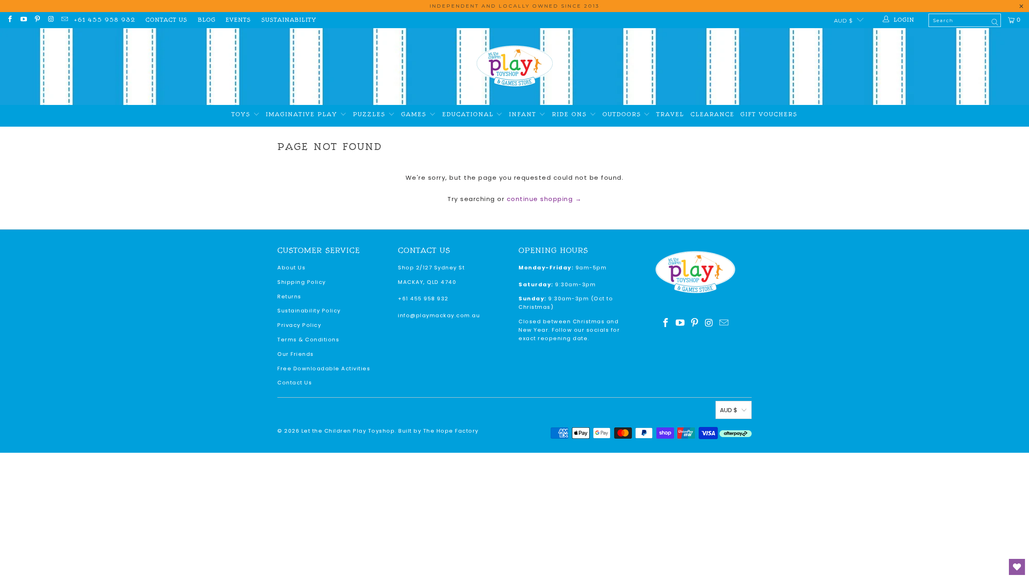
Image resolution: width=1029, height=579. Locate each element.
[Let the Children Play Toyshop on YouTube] (23, 20)
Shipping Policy (301, 282)
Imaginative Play (303, 114)
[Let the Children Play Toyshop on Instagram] (50, 20)
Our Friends (295, 354)
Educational (469, 114)
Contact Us (166, 19)
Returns (289, 296)
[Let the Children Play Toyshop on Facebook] (9, 20)
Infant (524, 114)
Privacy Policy (299, 325)
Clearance (712, 114)
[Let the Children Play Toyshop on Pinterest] (37, 20)
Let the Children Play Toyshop (348, 431)
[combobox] (965, 20)
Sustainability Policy (309, 310)
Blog (206, 19)
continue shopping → (544, 199)
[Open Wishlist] (1017, 567)
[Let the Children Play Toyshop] (515, 66)
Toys (242, 114)
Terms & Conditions (308, 339)
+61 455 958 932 (104, 19)
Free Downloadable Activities (323, 368)
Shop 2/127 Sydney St (431, 267)
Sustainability (288, 19)
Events (238, 19)
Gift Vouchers (768, 114)
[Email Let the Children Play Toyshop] (64, 20)
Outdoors (623, 114)
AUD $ (843, 20)
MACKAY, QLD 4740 (427, 282)
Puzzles (370, 114)
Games (415, 114)
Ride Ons (571, 114)
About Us (291, 267)
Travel (670, 114)
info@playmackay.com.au (439, 315)
